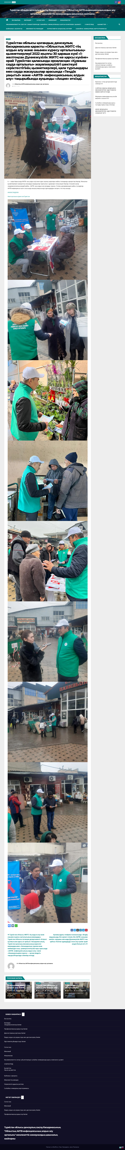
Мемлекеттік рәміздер (34, 29)
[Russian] (123, 1147)
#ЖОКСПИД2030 (13, 192)
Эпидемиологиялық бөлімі (12, 1024)
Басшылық (16, 20)
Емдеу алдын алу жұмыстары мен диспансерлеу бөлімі (22, 1037)
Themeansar (76, 1147)
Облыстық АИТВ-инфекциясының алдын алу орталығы (31, 84)
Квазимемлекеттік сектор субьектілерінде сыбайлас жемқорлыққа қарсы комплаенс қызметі (43, 24)
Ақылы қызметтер (10, 1070)
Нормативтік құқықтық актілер (59, 29)
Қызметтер (101, 24)
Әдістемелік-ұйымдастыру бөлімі (15, 1041)
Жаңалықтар (65, 20)
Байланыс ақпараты (14, 29)
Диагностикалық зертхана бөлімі (105, 47)
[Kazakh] (120, 1147)
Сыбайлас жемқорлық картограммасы (91, 29)
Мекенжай (52, 20)
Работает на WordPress (52, 1147)
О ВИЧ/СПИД (89, 24)
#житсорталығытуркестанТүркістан (19, 196)
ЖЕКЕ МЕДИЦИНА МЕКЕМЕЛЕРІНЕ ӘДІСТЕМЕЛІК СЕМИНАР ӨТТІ (105, 111)
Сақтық (8, 39)
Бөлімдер (28, 20)
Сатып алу (41, 20)
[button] (119, 24)
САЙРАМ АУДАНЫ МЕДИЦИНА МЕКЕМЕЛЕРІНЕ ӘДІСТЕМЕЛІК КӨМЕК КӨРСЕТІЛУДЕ (105, 90)
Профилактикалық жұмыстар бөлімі (106, 58)
